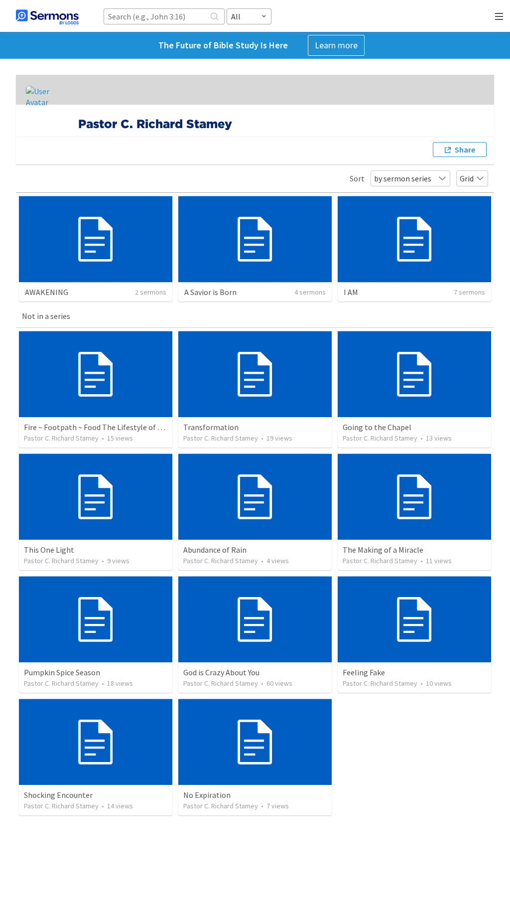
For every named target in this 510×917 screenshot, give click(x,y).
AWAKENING (46, 292)
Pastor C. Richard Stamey (61, 438)
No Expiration (207, 795)
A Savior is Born (210, 292)
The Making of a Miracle (383, 550)
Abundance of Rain (215, 550)
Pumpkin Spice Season (62, 672)
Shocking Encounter (58, 795)
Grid (467, 178)
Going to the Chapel (377, 427)
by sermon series (402, 178)
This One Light (49, 550)
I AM (351, 292)
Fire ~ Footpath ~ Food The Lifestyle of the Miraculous (116, 427)
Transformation (211, 427)
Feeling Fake (364, 672)
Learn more (336, 45)
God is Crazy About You (221, 672)
